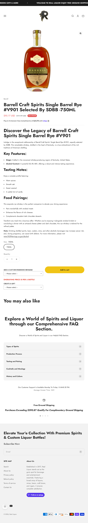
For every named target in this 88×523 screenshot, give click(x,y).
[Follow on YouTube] (11, 505)
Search (6, 466)
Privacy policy (9, 475)
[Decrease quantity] (7, 259)
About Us (7, 471)
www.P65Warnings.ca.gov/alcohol (16, 236)
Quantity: (7, 254)
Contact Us (7, 487)
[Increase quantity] (16, 259)
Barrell (6, 99)
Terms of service (10, 483)
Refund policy (9, 479)
